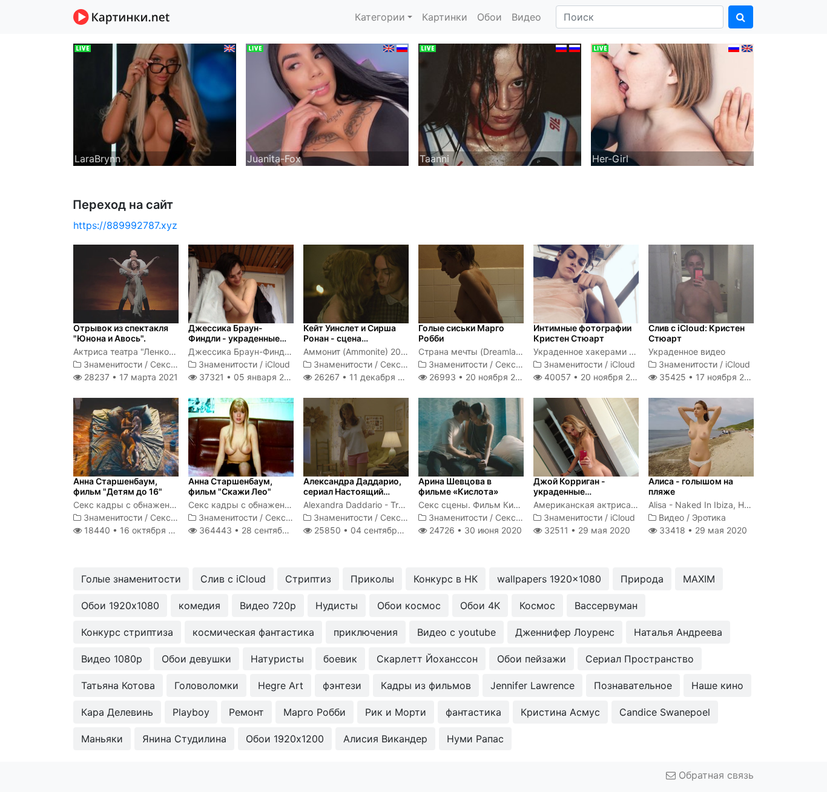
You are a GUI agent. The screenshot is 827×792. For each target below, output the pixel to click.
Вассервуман (606, 605)
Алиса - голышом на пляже (690, 486)
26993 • (479, 377)
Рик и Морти (395, 712)
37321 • (247, 377)
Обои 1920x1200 (285, 739)
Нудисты (336, 605)
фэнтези (342, 685)
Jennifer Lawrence (532, 685)
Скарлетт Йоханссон (427, 659)
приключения (366, 632)
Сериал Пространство (639, 659)
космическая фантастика (253, 632)
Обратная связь (715, 775)
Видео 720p (268, 605)
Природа (642, 579)
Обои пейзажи (531, 659)
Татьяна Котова (118, 685)
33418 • (702, 530)
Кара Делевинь (117, 712)
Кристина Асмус (560, 712)
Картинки (444, 17)
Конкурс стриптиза (127, 632)
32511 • (586, 530)
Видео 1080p (111, 659)
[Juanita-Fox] (327, 103)
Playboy (191, 712)
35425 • (708, 377)
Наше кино (717, 685)
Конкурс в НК (446, 579)
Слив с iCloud (233, 579)
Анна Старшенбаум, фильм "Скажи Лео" (230, 486)
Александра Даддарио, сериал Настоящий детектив (352, 491)
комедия (199, 605)
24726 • (474, 530)
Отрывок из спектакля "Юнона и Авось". (120, 333)
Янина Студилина (184, 739)
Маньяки (102, 739)
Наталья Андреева (678, 632)
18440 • (135, 530)
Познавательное (633, 685)
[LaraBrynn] (154, 103)
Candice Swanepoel (664, 712)
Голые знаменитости (131, 579)
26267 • (365, 377)
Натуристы (277, 659)
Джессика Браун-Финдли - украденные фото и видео (234, 338)
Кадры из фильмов (426, 685)
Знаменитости (113, 364)
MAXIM (699, 579)
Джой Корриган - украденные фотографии (569, 491)
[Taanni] (499, 103)
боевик (340, 659)
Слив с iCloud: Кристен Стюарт (696, 333)
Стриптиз (308, 579)
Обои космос (409, 605)
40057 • (594, 377)
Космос (537, 605)
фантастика (473, 712)
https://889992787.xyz (125, 225)
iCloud (277, 364)
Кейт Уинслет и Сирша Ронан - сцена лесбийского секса (349, 338)
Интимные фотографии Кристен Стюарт (582, 333)
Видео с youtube (456, 632)
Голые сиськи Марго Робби (461, 333)
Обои (489, 17)
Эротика (709, 517)
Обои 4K (480, 605)
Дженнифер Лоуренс (564, 632)
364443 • (256, 530)
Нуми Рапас (475, 739)
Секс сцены (175, 364)
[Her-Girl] (672, 103)
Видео (526, 17)
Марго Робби (314, 712)
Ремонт (246, 712)
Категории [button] (380, 17)
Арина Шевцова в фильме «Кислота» (458, 486)
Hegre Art (280, 685)
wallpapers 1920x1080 (549, 579)
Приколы (372, 579)
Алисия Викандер (385, 739)
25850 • (368, 530)
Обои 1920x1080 (120, 605)
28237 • (130, 377)
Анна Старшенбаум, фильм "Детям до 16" (117, 486)
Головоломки (206, 685)
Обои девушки (196, 659)
